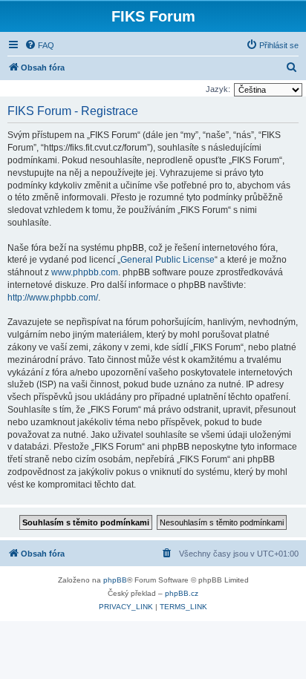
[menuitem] (39, 45)
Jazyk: (218, 89)
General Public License (167, 260)
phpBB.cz (181, 593)
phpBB (115, 580)
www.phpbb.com (84, 272)
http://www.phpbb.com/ (52, 297)
